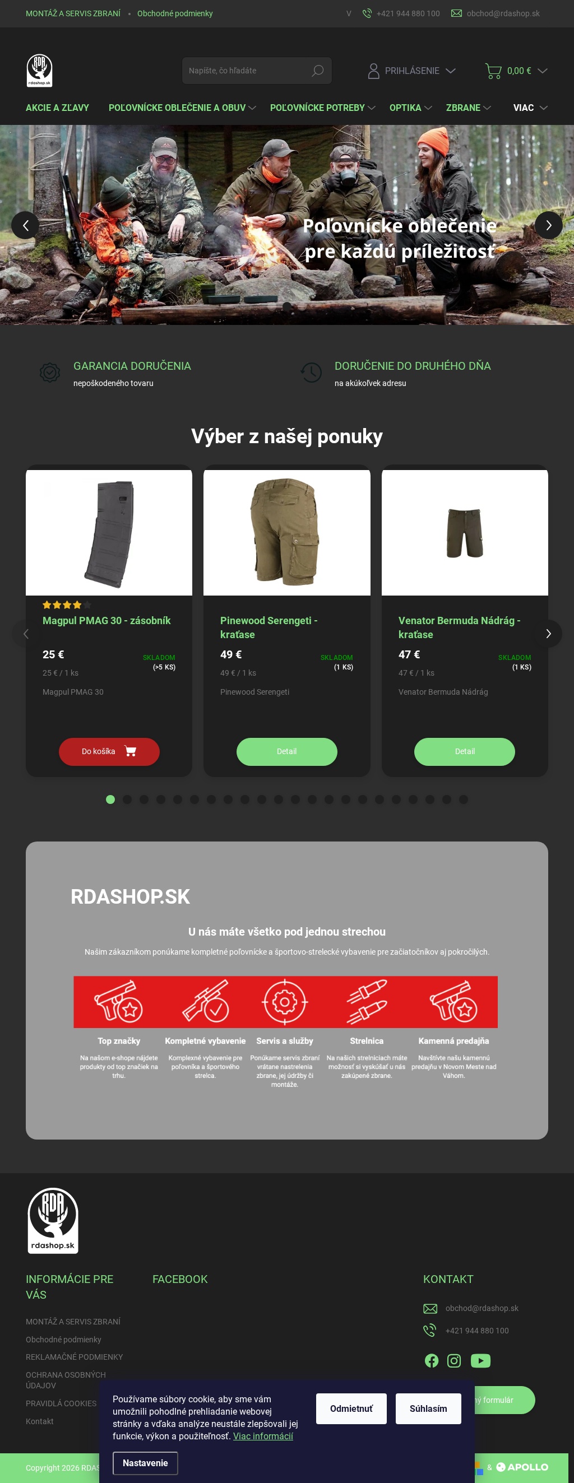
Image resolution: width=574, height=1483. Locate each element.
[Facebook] (431, 1358)
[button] (23, 225)
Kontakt (40, 1421)
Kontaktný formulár (479, 1400)
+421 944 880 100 (477, 1330)
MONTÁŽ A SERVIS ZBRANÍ (73, 13)
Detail (287, 751)
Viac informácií (263, 1436)
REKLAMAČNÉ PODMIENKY (74, 1356)
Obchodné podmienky (175, 13)
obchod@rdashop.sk (482, 1308)
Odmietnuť (351, 1408)
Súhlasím (428, 1408)
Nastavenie (145, 1463)
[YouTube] (480, 1358)
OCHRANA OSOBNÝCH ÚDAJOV (66, 1380)
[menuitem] (62, 108)
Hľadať (317, 70)
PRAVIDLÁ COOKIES (61, 1403)
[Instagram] (454, 1358)
